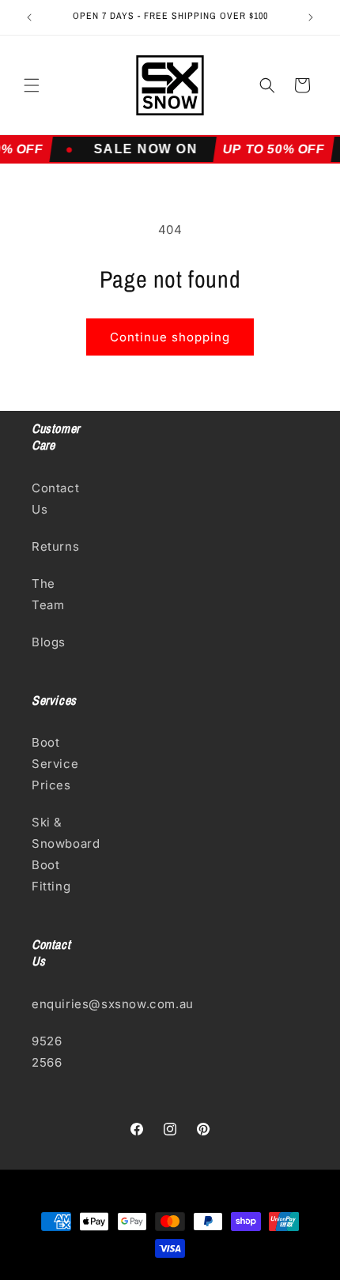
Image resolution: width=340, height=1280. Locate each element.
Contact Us (55, 498)
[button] (31, 85)
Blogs (49, 641)
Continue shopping (170, 336)
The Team (48, 594)
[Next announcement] (310, 17)
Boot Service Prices (55, 763)
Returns (55, 546)
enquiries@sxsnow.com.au (59, 1003)
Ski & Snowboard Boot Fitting (59, 854)
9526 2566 (47, 1051)
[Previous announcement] (29, 17)
